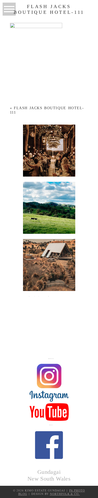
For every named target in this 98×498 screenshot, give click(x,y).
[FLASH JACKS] (49, 322)
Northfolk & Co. (65, 494)
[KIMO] (49, 208)
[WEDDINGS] (49, 151)
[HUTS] (49, 265)
